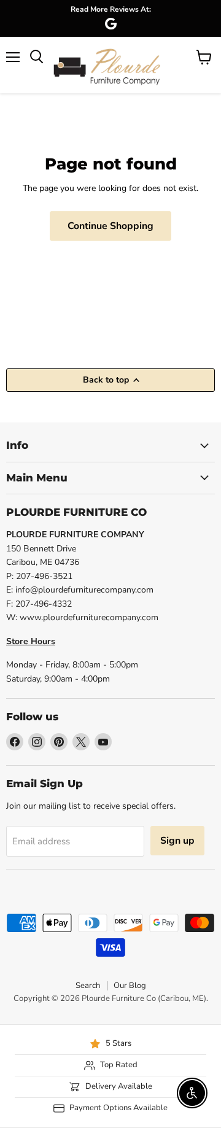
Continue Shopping (110, 226)
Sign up (177, 840)
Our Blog (130, 985)
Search (88, 985)
